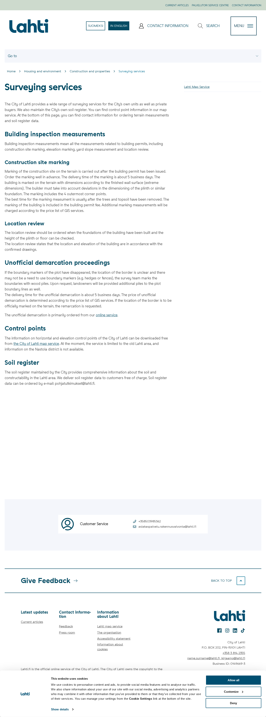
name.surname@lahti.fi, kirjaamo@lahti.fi (216, 658)
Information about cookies (110, 647)
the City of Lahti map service (36, 344)
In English (119, 27)
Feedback (66, 626)
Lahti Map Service (197, 87)
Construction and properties (90, 71)
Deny (233, 703)
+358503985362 (149, 521)
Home (11, 71)
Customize (231, 691)
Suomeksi (96, 27)
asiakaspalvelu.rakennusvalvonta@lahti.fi (167, 526)
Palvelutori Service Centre (210, 5)
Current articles (177, 5)
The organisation (109, 632)
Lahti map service (109, 626)
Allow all (233, 680)
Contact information (246, 5)
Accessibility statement (113, 638)
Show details (60, 709)
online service (106, 315)
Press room (67, 632)
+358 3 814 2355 (234, 653)
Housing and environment (42, 71)
